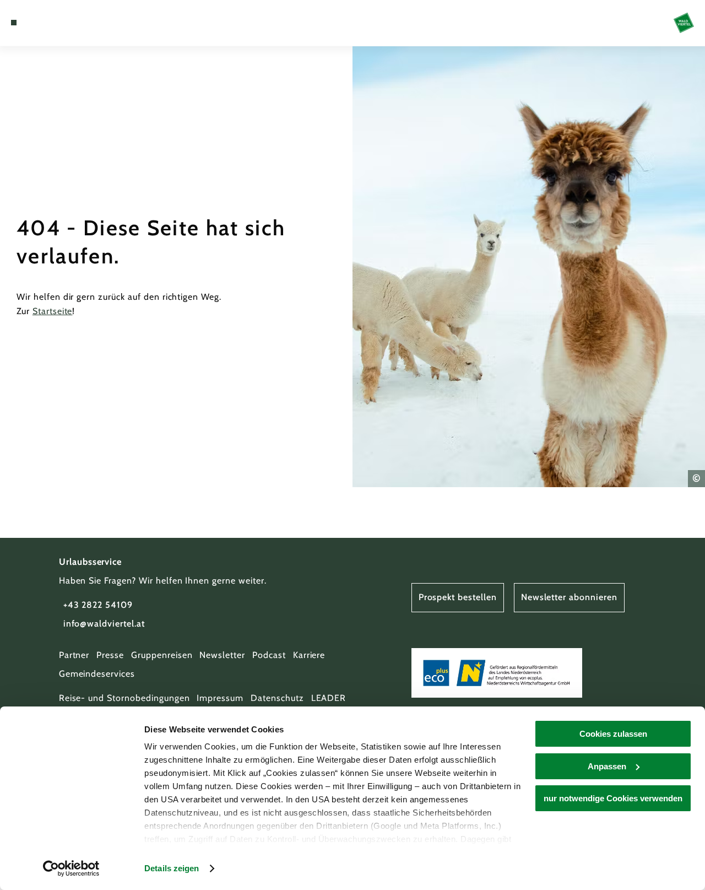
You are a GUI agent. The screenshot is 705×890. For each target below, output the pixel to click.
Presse (110, 655)
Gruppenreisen (161, 655)
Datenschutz (277, 698)
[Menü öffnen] (14, 22)
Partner (74, 655)
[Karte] (38, 22)
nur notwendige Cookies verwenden (613, 798)
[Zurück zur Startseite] (684, 23)
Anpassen (607, 766)
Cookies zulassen (613, 733)
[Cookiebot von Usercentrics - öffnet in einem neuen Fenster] (71, 868)
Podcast (269, 655)
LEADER (328, 698)
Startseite (52, 311)
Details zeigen (171, 868)
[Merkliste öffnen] (52, 22)
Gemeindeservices (97, 673)
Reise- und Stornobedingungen (124, 698)
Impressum (220, 698)
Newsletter (222, 655)
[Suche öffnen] (64, 22)
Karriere (309, 655)
